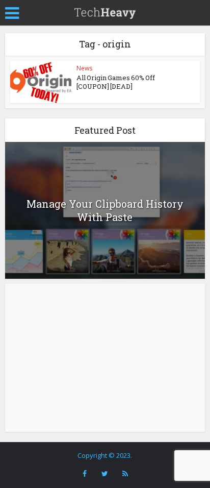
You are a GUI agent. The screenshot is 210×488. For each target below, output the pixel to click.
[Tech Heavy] (105, 12)
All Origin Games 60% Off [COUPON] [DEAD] (115, 82)
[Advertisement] (105, 358)
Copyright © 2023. (104, 455)
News (84, 68)
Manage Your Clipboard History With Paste (105, 210)
